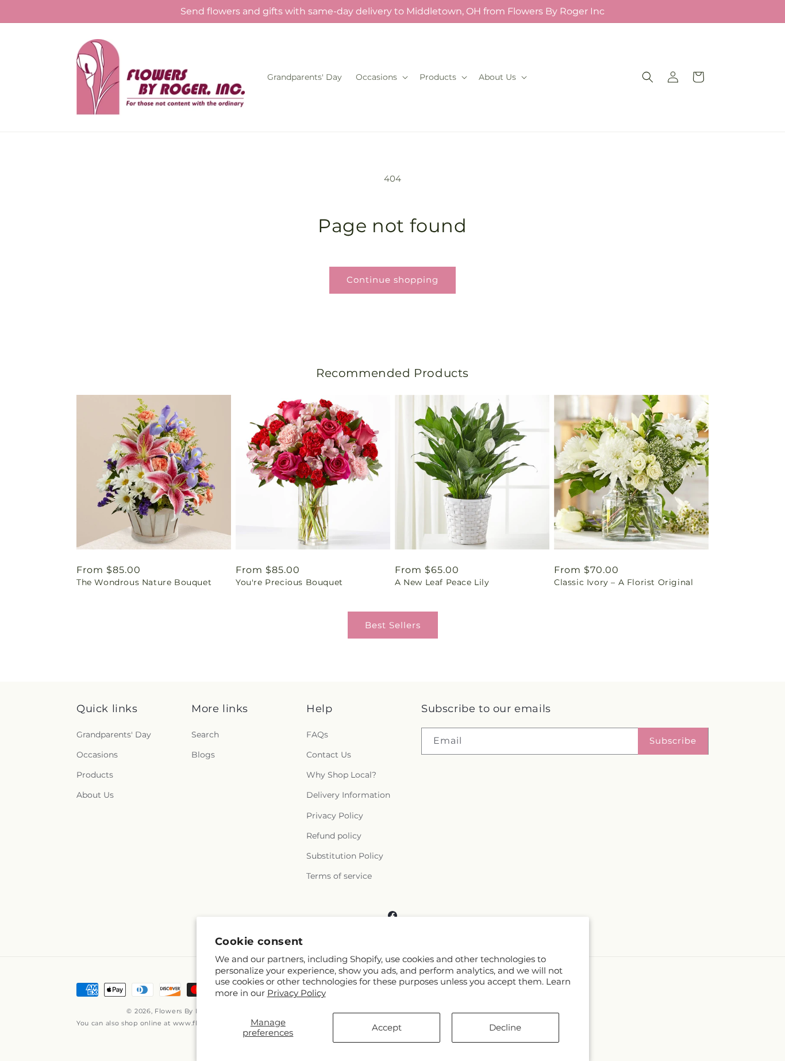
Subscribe (673, 740)
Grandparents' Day (113, 734)
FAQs (317, 734)
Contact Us (328, 754)
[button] (381, 77)
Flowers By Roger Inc (192, 1011)
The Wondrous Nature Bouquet (143, 582)
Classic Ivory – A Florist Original (623, 582)
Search (205, 734)
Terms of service (339, 876)
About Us (95, 795)
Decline (505, 1027)
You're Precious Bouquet (289, 582)
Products (94, 775)
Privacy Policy (296, 992)
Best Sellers (393, 625)
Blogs (203, 754)
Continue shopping (392, 279)
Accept (387, 1027)
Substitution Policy (344, 856)
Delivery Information (348, 795)
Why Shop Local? (341, 775)
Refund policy (333, 836)
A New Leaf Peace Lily (442, 582)
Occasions (97, 754)
